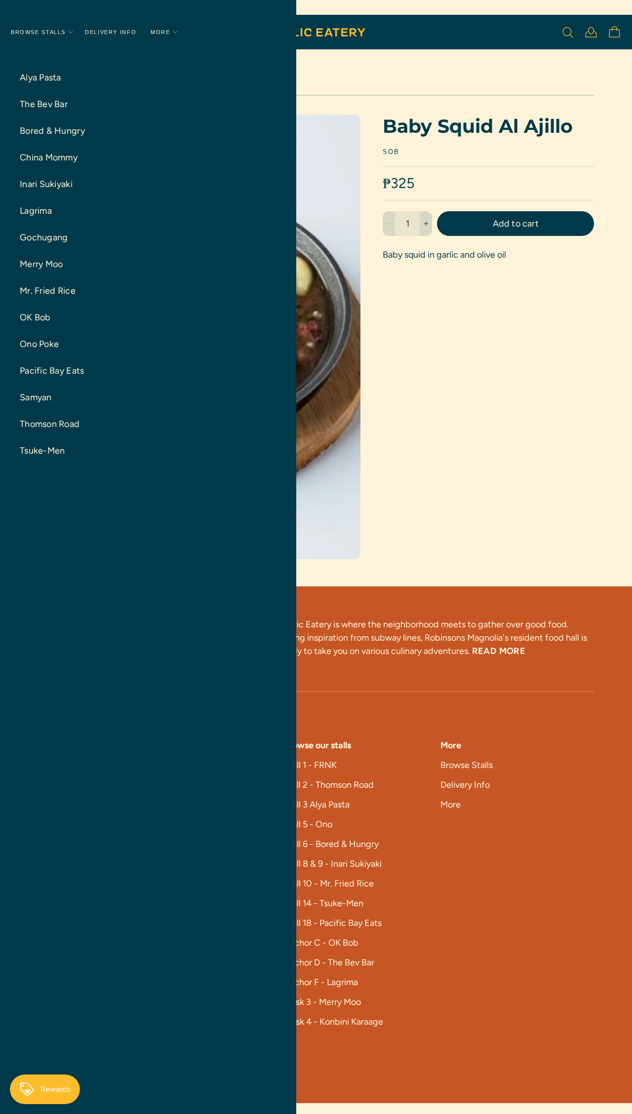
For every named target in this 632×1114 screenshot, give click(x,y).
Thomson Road (49, 424)
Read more (498, 651)
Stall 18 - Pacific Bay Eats (332, 923)
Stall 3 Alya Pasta (316, 804)
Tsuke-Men (42, 450)
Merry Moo (41, 264)
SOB (391, 152)
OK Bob (35, 317)
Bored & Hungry (52, 130)
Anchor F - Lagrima (320, 982)
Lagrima (36, 210)
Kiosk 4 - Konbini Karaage (333, 1021)
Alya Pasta (40, 77)
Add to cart (516, 223)
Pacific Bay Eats (52, 370)
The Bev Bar (44, 104)
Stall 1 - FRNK (310, 765)
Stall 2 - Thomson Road (328, 784)
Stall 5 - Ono (307, 824)
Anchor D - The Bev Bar (328, 962)
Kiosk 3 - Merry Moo (322, 1002)
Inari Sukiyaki (46, 184)
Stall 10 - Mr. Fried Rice (328, 883)
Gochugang (44, 237)
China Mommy (49, 157)
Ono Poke (39, 344)
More (160, 32)
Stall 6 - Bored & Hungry (331, 844)
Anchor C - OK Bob (320, 942)
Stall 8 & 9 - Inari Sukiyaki (332, 863)
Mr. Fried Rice (48, 290)
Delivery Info (110, 32)
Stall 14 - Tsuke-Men (323, 903)
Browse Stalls (38, 32)
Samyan (36, 397)
